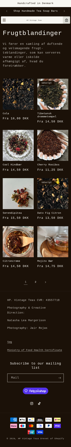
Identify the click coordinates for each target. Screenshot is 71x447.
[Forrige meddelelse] (7, 11)
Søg (9, 341)
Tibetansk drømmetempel (46, 115)
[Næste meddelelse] (64, 11)
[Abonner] (60, 378)
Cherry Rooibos (48, 164)
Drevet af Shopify (52, 439)
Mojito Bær (45, 261)
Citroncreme (11, 261)
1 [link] (26, 282)
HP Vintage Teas (34, 20)
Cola (6, 113)
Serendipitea (12, 213)
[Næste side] (45, 282)
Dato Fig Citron (49, 213)
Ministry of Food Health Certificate (34, 350)
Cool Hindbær (12, 164)
